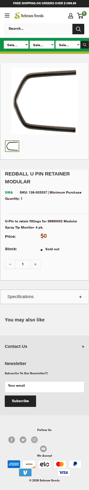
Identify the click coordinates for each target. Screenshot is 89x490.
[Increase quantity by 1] (35, 264)
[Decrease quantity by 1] (10, 264)
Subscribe (20, 401)
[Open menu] (7, 15)
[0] (80, 16)
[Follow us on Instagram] (34, 439)
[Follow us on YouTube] (43, 448)
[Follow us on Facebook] (11, 439)
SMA (9, 192)
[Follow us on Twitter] (23, 439)
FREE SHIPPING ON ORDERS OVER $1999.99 (44, 3)
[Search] (78, 29)
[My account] (70, 15)
